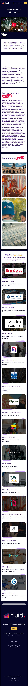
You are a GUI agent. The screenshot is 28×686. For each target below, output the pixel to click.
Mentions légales (8, 676)
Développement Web (19, 633)
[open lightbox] (14, 168)
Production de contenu (14, 636)
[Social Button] (10, 646)
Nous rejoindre (14, 678)
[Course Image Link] (14, 270)
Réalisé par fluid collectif (14, 680)
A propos (13, 624)
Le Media (21, 624)
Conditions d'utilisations (18, 676)
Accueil (6, 624)
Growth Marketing (8, 633)
